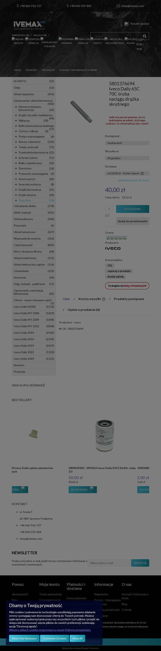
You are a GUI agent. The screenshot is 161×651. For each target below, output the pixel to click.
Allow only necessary (24, 638)
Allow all (77, 638)
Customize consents (54, 638)
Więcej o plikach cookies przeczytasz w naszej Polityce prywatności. (50, 629)
